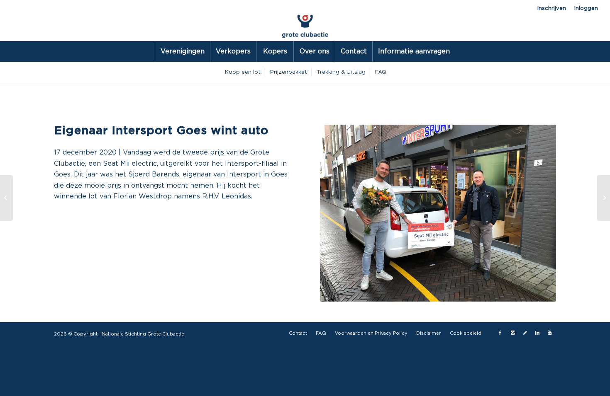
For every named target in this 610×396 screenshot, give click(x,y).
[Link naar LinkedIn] (537, 333)
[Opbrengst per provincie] (6, 198)
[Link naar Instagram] (512, 333)
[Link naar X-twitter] (525, 333)
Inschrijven (551, 8)
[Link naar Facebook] (500, 333)
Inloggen (586, 8)
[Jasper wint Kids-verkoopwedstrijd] (603, 198)
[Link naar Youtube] (550, 333)
